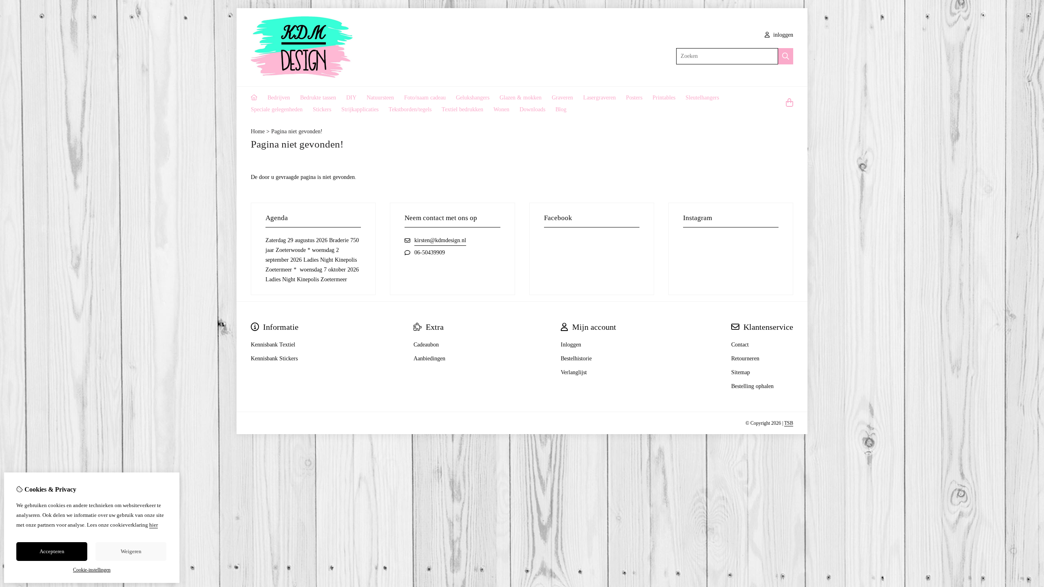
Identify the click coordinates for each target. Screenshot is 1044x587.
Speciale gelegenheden (277, 109)
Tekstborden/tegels (410, 109)
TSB (788, 423)
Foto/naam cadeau (425, 98)
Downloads (532, 109)
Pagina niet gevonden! (297, 131)
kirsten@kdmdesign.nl (440, 240)
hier (153, 525)
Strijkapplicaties (359, 109)
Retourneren (745, 358)
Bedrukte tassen (318, 98)
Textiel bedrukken (462, 109)
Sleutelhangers (702, 98)
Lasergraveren (599, 98)
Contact (740, 345)
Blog (560, 109)
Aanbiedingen (429, 358)
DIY (351, 98)
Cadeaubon (426, 345)
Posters (634, 98)
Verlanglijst (574, 372)
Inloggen (571, 345)
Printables (663, 98)
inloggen (782, 35)
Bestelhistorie (576, 358)
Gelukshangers (472, 98)
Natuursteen (380, 98)
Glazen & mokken (521, 98)
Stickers (322, 109)
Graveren (562, 98)
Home (258, 131)
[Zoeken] (785, 56)
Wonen (501, 109)
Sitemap (740, 372)
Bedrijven (279, 98)
